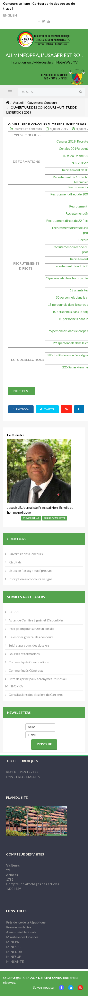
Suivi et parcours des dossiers (29, 645)
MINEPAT (13, 942)
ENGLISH (10, 15)
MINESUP (13, 956)
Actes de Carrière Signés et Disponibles (36, 620)
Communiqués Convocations (28, 662)
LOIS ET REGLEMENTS (23, 777)
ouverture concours (28, 128)
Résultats (15, 562)
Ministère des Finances (22, 937)
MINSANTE (15, 961)
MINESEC (13, 947)
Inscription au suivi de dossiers (32, 62)
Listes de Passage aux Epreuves (30, 570)
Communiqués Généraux (25, 670)
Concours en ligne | (17, 3)
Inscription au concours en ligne (30, 579)
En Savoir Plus (31, 518)
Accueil (18, 102)
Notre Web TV (67, 62)
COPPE (13, 612)
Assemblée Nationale (21, 932)
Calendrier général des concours (30, 637)
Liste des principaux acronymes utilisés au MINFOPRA (36, 682)
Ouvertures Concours (42, 102)
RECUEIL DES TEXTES (22, 772)
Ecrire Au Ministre (54, 518)
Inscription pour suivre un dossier (31, 628)
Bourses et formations (24, 654)
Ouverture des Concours (25, 554)
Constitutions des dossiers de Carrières (35, 694)
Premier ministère (18, 927)
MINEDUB (14, 952)
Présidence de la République (25, 922)
